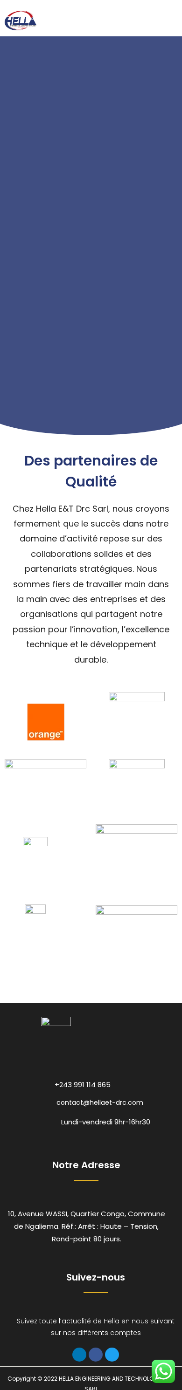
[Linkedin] (79, 1355)
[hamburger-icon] (166, 20)
